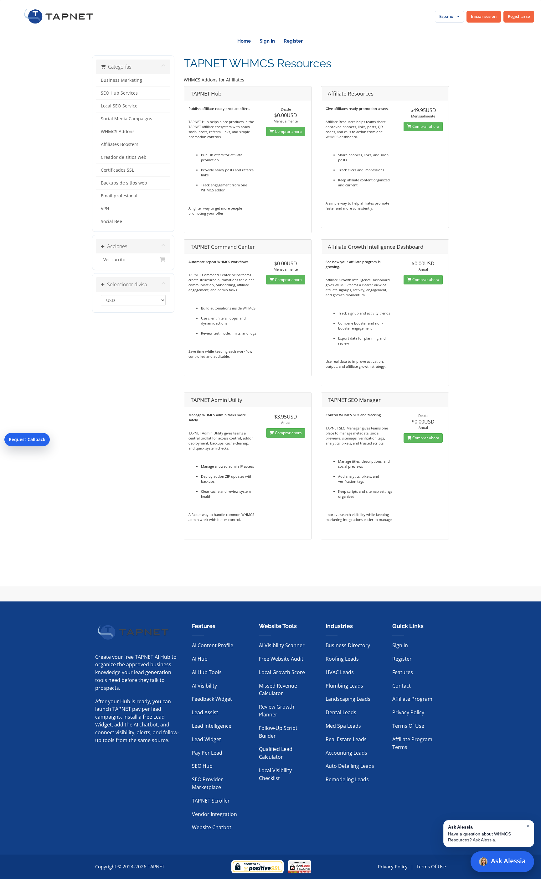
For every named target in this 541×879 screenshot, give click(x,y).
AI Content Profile (212, 645)
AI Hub (200, 658)
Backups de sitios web (124, 183)
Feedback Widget (212, 698)
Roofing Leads (342, 658)
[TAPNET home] (59, 16)
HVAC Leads (340, 672)
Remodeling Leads (347, 779)
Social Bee (111, 221)
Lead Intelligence (211, 725)
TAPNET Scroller (211, 800)
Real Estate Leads (346, 739)
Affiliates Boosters (119, 144)
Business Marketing (121, 80)
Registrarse (519, 16)
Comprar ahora (288, 131)
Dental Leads (341, 712)
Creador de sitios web (124, 157)
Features (402, 672)
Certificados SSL (117, 170)
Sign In (267, 41)
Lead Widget (206, 739)
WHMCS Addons (118, 131)
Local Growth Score (282, 672)
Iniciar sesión (484, 16)
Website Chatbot (211, 827)
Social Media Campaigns (126, 119)
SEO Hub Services (119, 93)
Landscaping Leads (348, 698)
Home (244, 41)
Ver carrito (113, 260)
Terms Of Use (408, 725)
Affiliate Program (412, 698)
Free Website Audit (281, 658)
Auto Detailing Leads (350, 765)
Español (447, 16)
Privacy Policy (408, 712)
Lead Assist (205, 712)
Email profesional (119, 196)
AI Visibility (204, 685)
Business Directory (348, 645)
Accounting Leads (346, 752)
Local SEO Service (119, 106)
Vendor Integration (214, 814)
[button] (488, 833)
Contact (401, 685)
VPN (105, 208)
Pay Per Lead (207, 752)
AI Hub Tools (207, 672)
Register (293, 41)
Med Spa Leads (343, 725)
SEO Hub (202, 765)
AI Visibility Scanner (282, 645)
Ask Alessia (508, 860)
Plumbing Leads (344, 685)
